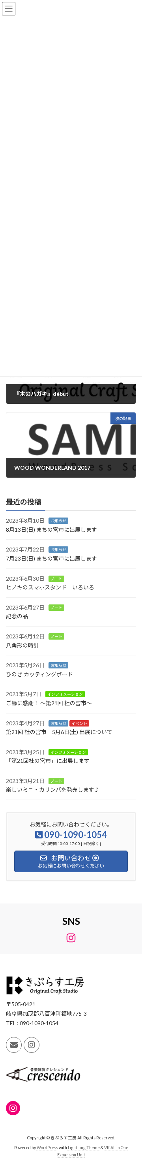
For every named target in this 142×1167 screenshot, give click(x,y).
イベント (79, 723)
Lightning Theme (84, 1147)
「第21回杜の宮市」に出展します (48, 760)
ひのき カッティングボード (39, 674)
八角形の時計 (22, 645)
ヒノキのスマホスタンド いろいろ (50, 587)
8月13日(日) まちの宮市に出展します (51, 529)
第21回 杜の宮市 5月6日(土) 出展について (59, 731)
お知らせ (58, 520)
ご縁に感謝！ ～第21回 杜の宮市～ (49, 703)
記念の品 (17, 616)
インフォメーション (65, 694)
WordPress (47, 1147)
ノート (56, 578)
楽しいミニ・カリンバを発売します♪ (53, 790)
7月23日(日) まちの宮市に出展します (51, 558)
